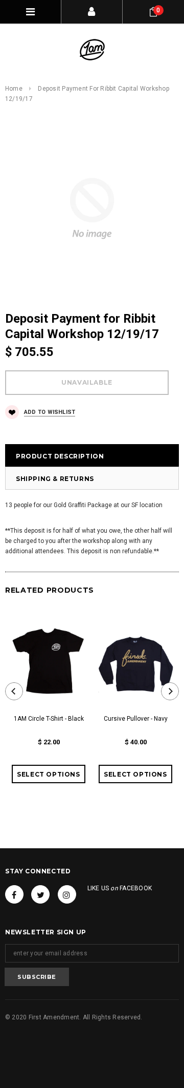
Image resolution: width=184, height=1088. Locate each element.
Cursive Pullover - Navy (136, 718)
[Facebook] (14, 894)
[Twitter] (40, 894)
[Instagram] (67, 894)
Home (13, 88)
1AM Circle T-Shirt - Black (49, 718)
